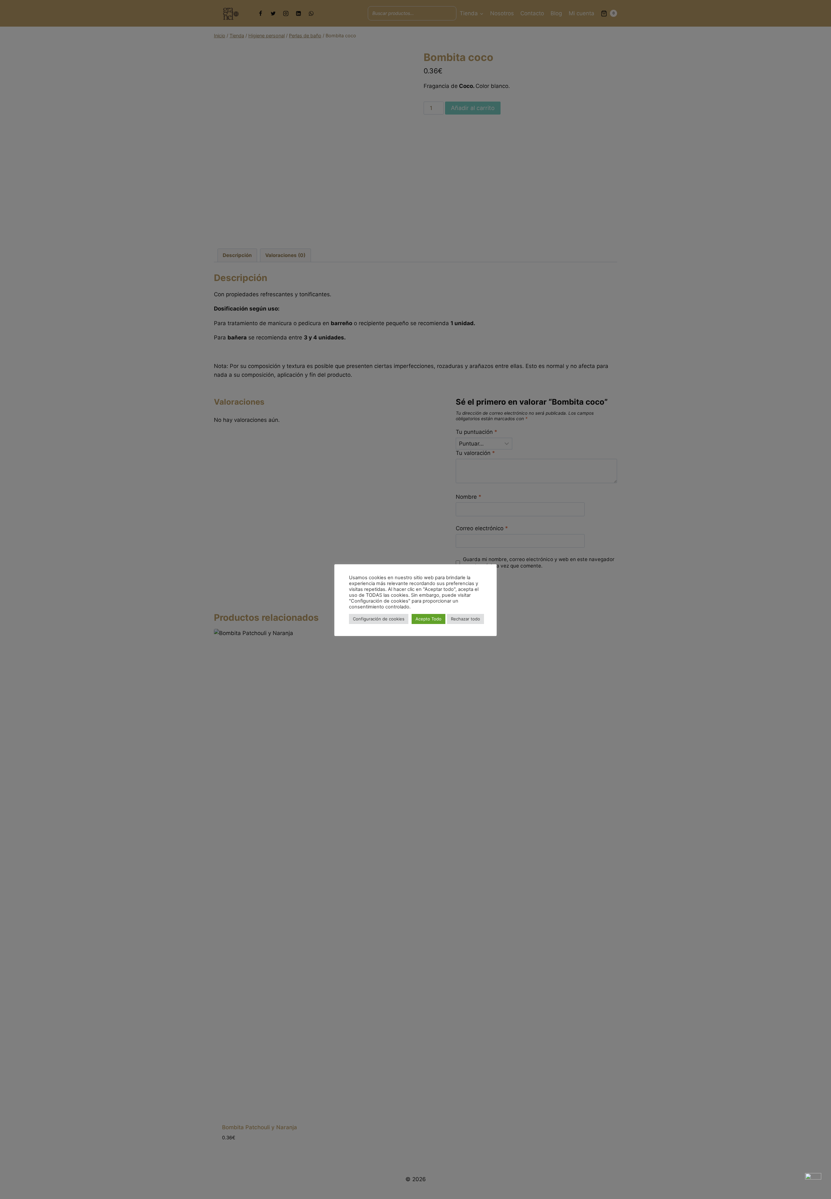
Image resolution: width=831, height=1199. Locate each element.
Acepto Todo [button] (428, 618)
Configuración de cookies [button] (378, 618)
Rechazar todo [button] (465, 618)
